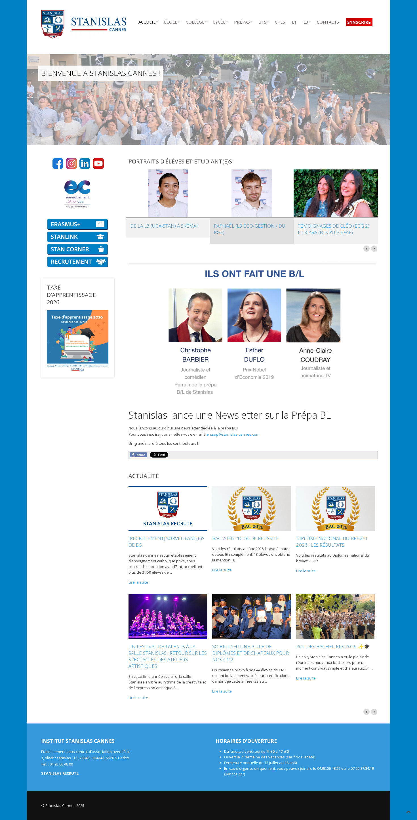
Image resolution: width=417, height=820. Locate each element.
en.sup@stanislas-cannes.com (233, 434)
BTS (262, 21)
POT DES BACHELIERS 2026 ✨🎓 (333, 646)
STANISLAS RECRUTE (60, 773)
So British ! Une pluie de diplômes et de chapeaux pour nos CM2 (250, 653)
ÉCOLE (170, 21)
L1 (294, 21)
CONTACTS (328, 21)
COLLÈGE (195, 21)
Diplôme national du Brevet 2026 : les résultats (332, 541)
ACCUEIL (146, 21)
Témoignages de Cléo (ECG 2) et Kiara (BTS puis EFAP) (333, 229)
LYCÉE (219, 21)
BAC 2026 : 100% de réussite (245, 538)
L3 (306, 21)
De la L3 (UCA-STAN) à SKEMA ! (164, 226)
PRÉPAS (242, 21)
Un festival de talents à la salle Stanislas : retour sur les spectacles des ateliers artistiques (168, 656)
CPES (280, 21)
